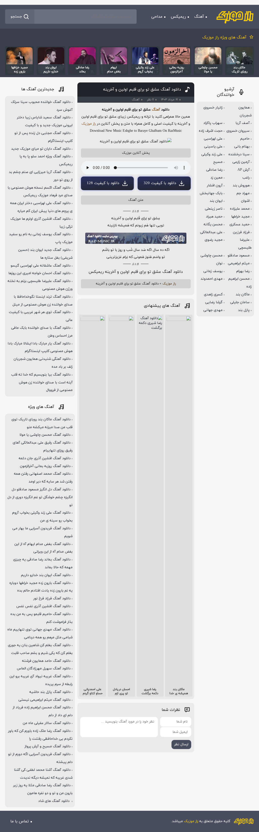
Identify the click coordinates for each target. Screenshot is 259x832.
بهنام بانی (242, 146)
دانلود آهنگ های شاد (54, 801)
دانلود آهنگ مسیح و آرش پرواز (48, 746)
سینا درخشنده (239, 154)
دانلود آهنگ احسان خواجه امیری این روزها (39, 273)
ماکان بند (243, 294)
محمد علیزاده (240, 208)
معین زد (216, 177)
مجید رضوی (214, 239)
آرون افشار (215, 185)
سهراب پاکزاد (213, 123)
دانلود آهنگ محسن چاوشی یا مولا (45, 434)
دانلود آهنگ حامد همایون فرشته (46, 661)
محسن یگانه (213, 224)
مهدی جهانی (213, 310)
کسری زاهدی (213, 294)
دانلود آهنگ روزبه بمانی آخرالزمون (45, 466)
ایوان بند (216, 201)
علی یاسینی (213, 146)
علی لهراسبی (213, 138)
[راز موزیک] (235, 16)
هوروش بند (241, 185)
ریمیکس (178, 16)
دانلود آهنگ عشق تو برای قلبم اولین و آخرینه (142, 89)
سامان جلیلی (240, 302)
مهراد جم (243, 193)
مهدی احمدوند (212, 278)
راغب (246, 177)
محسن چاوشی (212, 255)
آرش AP (244, 169)
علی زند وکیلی (212, 154)
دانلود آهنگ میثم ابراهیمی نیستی (44, 699)
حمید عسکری (239, 224)
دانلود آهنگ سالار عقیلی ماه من (47, 723)
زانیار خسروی (213, 107)
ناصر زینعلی (214, 208)
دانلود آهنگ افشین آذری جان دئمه (45, 458)
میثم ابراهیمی (239, 263)
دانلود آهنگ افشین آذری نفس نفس (43, 606)
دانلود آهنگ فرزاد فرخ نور (52, 598)
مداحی (156, 16)
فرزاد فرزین (241, 232)
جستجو (16, 16)
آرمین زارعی (241, 162)
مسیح (218, 162)
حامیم (245, 138)
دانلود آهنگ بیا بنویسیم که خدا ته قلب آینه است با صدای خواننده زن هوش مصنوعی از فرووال (42, 382)
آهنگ (199, 16)
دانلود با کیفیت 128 (103, 183)
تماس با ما (19, 821)
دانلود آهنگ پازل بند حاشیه (50, 692)
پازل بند (244, 310)
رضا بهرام (243, 271)
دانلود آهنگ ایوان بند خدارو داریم (46, 575)
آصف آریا (242, 123)
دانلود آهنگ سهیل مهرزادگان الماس (44, 668)
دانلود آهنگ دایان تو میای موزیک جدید (41, 148)
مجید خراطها (240, 216)
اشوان (245, 201)
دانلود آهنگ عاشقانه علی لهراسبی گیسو (41, 265)
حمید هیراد (214, 216)
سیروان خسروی (238, 130)
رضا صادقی (214, 169)
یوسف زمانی (213, 271)
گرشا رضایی (214, 302)
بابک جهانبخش (211, 193)
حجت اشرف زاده (211, 130)
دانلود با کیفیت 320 (160, 183)
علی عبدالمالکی (211, 232)
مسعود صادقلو (239, 255)
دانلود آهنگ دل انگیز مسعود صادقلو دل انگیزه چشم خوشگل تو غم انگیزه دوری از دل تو (40, 497)
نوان (219, 263)
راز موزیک (88, 123)
